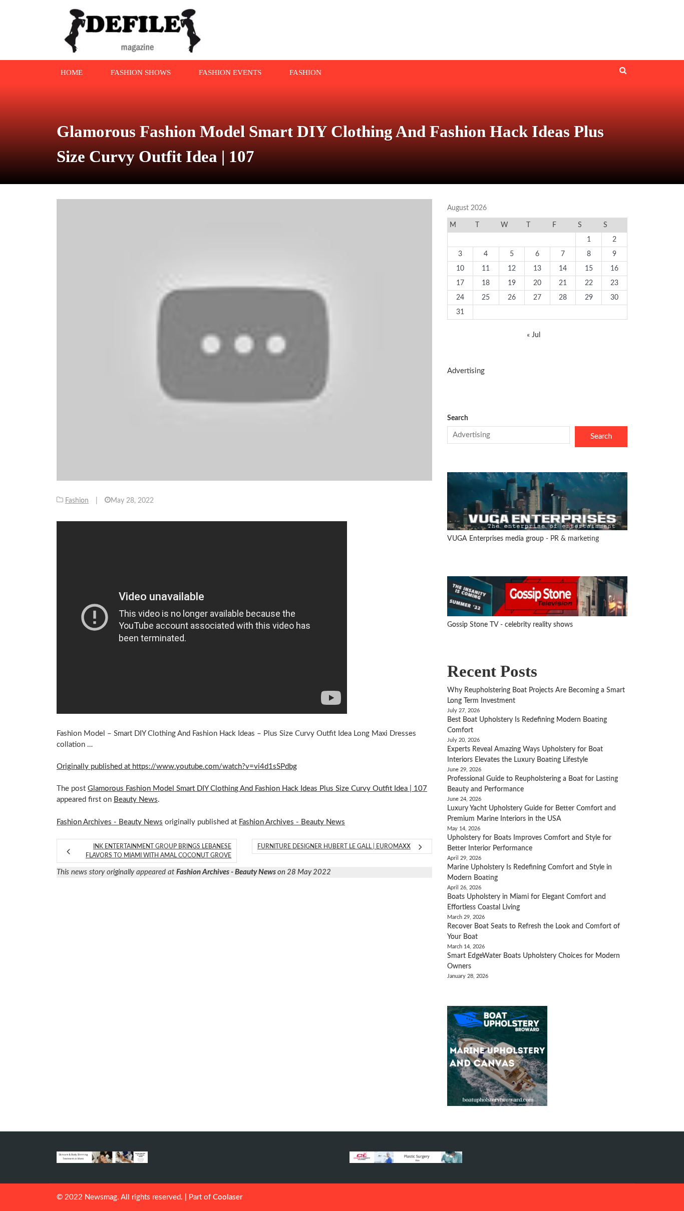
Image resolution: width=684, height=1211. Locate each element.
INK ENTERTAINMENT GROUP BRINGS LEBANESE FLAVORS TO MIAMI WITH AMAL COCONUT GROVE (158, 850)
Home (72, 73)
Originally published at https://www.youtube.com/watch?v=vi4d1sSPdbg (177, 766)
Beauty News (136, 799)
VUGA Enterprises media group (496, 538)
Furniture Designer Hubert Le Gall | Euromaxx (334, 846)
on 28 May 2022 (253, 872)
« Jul (533, 335)
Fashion (305, 73)
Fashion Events (230, 73)
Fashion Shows (141, 73)
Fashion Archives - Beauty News (110, 822)
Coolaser (227, 1197)
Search (457, 418)
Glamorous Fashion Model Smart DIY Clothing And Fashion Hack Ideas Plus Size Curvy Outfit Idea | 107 (257, 788)
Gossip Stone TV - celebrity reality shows (510, 624)
